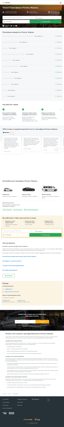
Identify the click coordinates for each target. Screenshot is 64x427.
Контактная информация (7, 408)
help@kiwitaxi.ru (9, 289)
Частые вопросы (5, 405)
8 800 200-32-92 (6, 300)
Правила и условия (33, 423)
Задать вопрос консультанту (12, 291)
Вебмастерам (19, 405)
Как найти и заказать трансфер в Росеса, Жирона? (15, 246)
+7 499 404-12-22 (21, 300)
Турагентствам (20, 402)
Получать (42, 321)
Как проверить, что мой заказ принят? (11, 261)
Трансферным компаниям (22, 399)
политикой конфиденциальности (35, 326)
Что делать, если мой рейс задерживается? (13, 265)
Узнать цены (46, 21)
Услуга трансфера (5, 402)
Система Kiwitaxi (5, 399)
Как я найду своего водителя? (9, 270)
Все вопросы (8, 275)
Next (57, 148)
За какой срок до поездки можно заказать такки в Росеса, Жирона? (19, 256)
